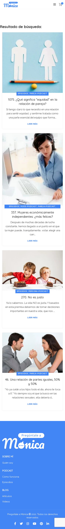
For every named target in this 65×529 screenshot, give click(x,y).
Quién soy (7, 462)
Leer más (32, 124)
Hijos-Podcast (29, 206)
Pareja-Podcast (38, 94)
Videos (6, 501)
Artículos (7, 496)
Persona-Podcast (38, 291)
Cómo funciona (10, 476)
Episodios (23, 94)
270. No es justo (32, 297)
